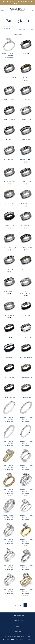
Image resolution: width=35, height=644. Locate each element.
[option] (17, 2)
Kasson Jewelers (17, 620)
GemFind (27, 636)
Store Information (17, 615)
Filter (8, 28)
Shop (17, 626)
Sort (19, 26)
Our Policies (17, 632)
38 (20, 605)
